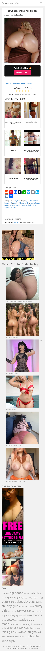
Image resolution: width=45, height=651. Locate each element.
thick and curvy (16, 627)
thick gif (39, 628)
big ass (5, 593)
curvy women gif (37, 611)
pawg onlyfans (18, 620)
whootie (7, 207)
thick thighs (32, 205)
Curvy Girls (17, 201)
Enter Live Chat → (22, 73)
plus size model (14, 205)
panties (4, 620)
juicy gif (20, 615)
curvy (27, 606)
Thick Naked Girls (12, 337)
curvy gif (32, 606)
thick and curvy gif (30, 628)
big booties (26, 593)
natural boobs (35, 203)
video (25, 637)
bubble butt (8, 203)
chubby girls (17, 203)
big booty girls (13, 597)
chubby (38, 601)
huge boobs (8, 615)
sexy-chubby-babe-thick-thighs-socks (19, 301)
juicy (16, 615)
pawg (6, 205)
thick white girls (17, 636)
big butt (35, 201)
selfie (23, 624)
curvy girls (25, 203)
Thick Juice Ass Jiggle (13, 445)
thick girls (24, 205)
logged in (17, 222)
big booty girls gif (25, 598)
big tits (10, 601)
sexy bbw (31, 624)
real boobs (16, 624)
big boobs (28, 201)
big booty (34, 593)
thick (6, 627)
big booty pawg (34, 598)
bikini (16, 602)
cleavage (21, 606)
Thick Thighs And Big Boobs (15, 481)
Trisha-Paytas (11, 409)
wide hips (14, 207)
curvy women (24, 610)
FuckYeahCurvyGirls (10, 3)
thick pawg (18, 632)
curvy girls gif (12, 611)
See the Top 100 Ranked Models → (19, 83)
